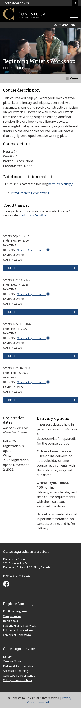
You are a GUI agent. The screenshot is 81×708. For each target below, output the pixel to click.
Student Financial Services (19, 625)
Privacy (66, 698)
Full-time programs (15, 611)
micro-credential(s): (60, 184)
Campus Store (12, 661)
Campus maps (12, 616)
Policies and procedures (18, 630)
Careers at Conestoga (17, 635)
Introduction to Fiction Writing (30, 193)
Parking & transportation (18, 666)
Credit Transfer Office (33, 215)
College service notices (17, 680)
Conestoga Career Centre (19, 675)
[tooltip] (33, 250)
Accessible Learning (15, 671)
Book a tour (10, 621)
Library (7, 656)
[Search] (75, 3)
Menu (73, 78)
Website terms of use (40, 702)
